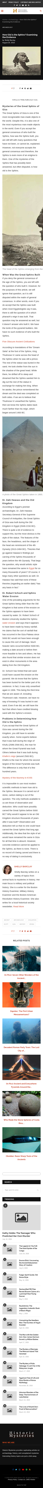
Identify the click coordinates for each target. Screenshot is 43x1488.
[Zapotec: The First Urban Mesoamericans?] (21, 994)
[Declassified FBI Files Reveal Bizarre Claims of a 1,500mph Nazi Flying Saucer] (9, 1293)
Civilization (32, 920)
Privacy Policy (13, 2)
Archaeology (13, 19)
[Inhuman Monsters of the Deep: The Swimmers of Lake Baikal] (9, 1396)
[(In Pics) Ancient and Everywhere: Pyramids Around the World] (21, 1067)
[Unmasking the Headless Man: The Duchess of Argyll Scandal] (9, 1324)
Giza (14, 924)
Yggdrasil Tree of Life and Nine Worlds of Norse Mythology (29, 1380)
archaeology (19, 920)
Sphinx (31, 924)
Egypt (31, 568)
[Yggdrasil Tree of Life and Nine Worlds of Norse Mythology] (9, 1381)
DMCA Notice (30, 1479)
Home (4, 19)
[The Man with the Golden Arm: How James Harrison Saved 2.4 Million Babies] (9, 1338)
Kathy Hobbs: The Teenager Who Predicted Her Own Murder (18, 1234)
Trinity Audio (24, 100)
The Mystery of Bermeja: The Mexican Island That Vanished (28, 1351)
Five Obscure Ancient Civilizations (18, 341)
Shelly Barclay (10, 40)
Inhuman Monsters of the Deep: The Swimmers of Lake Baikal (28, 1394)
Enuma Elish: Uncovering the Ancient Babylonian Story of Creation (29, 1263)
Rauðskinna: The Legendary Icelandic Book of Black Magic (29, 1308)
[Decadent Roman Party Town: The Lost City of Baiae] (21, 1031)
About (4, 2)
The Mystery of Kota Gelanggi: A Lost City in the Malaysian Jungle (29, 1366)
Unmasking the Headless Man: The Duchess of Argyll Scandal (29, 1322)
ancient (7, 920)
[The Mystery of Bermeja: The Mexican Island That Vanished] (9, 1353)
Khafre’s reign (9, 756)
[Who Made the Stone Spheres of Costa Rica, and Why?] (21, 1103)
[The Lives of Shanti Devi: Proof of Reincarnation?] (9, 1410)
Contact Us (21, 1479)
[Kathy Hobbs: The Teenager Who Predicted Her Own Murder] (21, 1217)
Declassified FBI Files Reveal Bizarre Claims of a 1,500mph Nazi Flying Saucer (29, 1292)
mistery (22, 924)
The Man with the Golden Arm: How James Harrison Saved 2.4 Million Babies (29, 1337)
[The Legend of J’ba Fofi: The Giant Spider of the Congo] (9, 1249)
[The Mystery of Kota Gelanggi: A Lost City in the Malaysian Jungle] (9, 1367)
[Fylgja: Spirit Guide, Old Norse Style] (9, 1278)
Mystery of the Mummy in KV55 (17, 778)
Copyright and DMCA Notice (31, 2)
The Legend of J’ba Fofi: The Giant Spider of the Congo (28, 1248)
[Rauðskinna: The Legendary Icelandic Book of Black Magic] (9, 1309)
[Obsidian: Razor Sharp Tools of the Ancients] (21, 1139)
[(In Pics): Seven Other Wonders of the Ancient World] (21, 958)
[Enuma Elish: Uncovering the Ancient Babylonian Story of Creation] (9, 1264)
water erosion (8, 623)
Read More (18, 906)
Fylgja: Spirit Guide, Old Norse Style (28, 1276)
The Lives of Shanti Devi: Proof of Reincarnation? (28, 1408)
